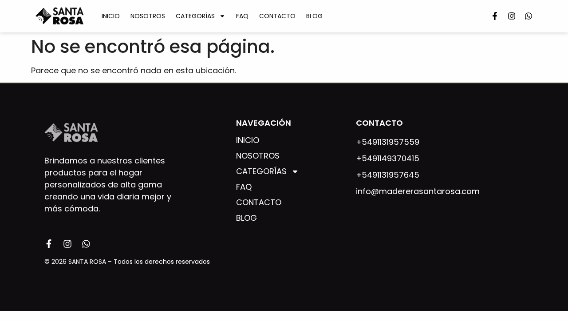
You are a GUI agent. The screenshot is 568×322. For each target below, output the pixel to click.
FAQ (242, 16)
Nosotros (147, 16)
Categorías (195, 16)
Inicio (111, 16)
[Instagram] (512, 16)
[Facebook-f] (495, 16)
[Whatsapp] (528, 16)
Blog (314, 16)
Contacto (277, 16)
